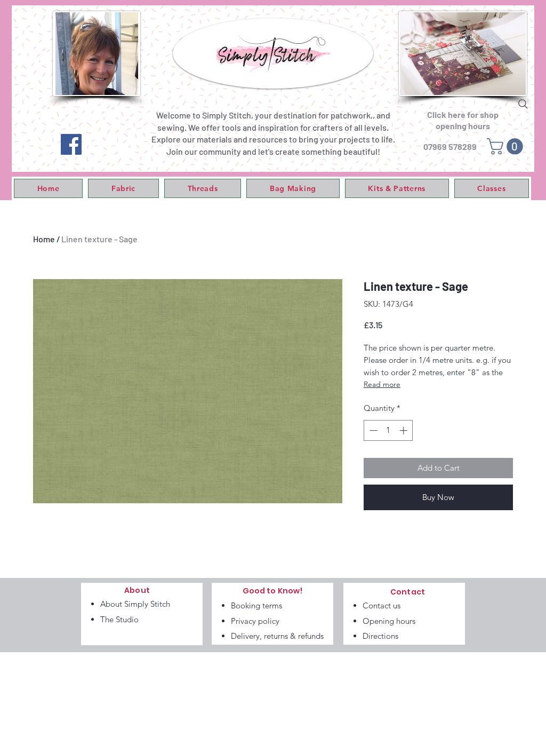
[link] (507, 146)
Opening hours (389, 621)
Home (44, 239)
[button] (123, 188)
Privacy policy (255, 621)
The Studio (119, 619)
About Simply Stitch (135, 604)
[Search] (523, 104)
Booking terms (256, 605)
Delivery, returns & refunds (277, 636)
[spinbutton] (388, 430)
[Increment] (404, 430)
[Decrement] (372, 430)
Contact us (381, 605)
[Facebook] (71, 144)
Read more (382, 384)
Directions (380, 636)
